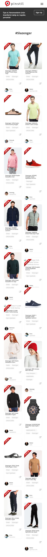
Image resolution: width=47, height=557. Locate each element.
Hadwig (11, 192)
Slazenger (15, 76)
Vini (10, 378)
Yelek (31, 251)
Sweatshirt (12, 194)
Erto (10, 89)
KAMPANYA (30, 376)
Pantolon (12, 537)
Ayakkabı (32, 199)
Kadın (8, 127)
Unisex (28, 187)
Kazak (11, 299)
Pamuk (11, 140)
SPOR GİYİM (10, 79)
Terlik (11, 142)
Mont (11, 248)
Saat (31, 445)
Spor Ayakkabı (10, 130)
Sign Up (39, 12)
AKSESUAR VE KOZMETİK (31, 430)
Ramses (11, 328)
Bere (31, 391)
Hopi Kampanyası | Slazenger (31, 373)
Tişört (11, 91)
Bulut (31, 89)
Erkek (8, 76)
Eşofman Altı (33, 91)
